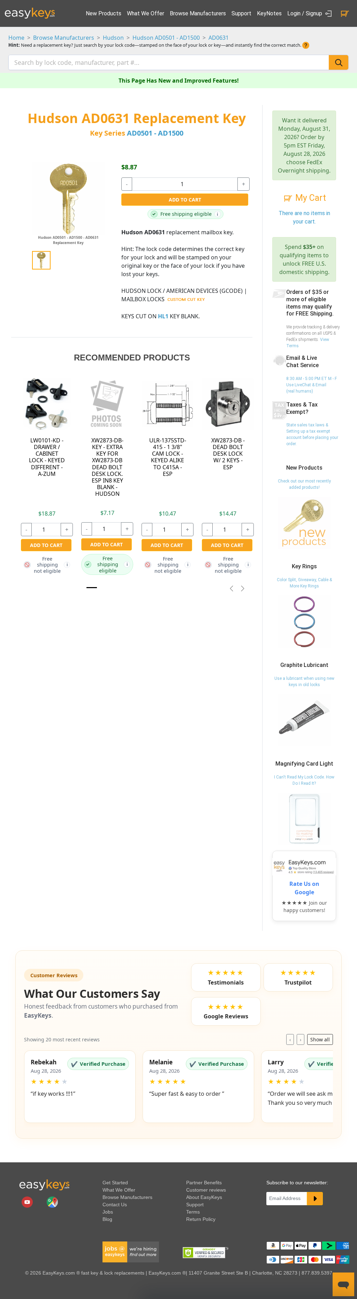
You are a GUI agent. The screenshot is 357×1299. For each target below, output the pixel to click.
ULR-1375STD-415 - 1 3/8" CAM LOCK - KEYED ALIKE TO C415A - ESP (167, 457)
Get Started (115, 1182)
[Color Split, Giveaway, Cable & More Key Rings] (304, 621)
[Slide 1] (91, 588)
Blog (107, 1219)
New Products (103, 13)
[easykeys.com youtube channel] (28, 1201)
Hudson (113, 37)
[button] (80, 1086)
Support (241, 13)
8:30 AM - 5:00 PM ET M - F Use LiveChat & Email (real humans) (311, 385)
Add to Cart (185, 199)
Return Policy (200, 1219)
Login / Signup (305, 13)
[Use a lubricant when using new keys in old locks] (304, 719)
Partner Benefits (204, 1182)
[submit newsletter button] (315, 1198)
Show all (320, 1039)
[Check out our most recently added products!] (304, 522)
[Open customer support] (343, 1284)
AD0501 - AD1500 (155, 133)
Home (16, 37)
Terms (193, 1212)
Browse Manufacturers (198, 13)
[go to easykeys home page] (44, 1184)
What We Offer (145, 13)
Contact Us (114, 1204)
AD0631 (218, 37)
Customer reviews (206, 1190)
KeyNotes (269, 13)
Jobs (107, 1212)
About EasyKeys (204, 1197)
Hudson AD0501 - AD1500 (166, 37)
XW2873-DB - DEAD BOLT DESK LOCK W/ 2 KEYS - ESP (228, 453)
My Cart (309, 198)
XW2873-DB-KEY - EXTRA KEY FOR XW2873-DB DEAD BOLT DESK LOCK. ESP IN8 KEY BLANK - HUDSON (107, 467)
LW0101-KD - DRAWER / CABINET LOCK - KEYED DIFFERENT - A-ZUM (47, 457)
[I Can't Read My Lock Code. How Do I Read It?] (304, 818)
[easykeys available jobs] (130, 1251)
